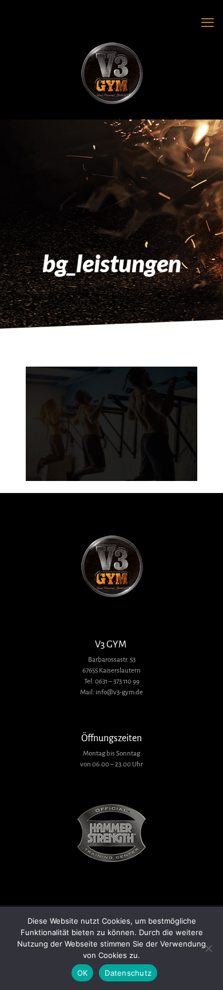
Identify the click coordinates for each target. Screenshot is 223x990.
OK (82, 972)
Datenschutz (128, 972)
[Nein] (208, 948)
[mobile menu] (207, 23)
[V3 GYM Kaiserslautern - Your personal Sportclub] (111, 74)
